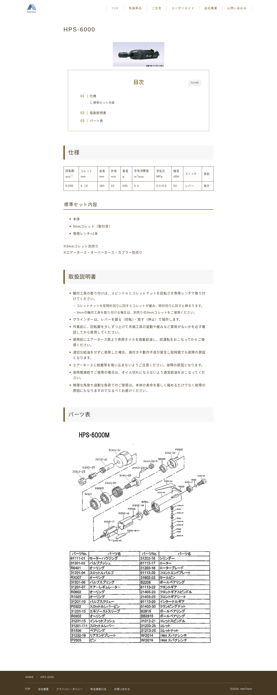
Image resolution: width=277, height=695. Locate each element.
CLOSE (195, 83)
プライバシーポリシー (69, 689)
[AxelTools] (32, 8)
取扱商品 (135, 8)
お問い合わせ (237, 8)
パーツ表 (96, 120)
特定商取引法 (98, 689)
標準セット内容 (104, 102)
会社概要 (210, 8)
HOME (29, 677)
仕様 (93, 96)
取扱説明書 (98, 113)
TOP (115, 8)
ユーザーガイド (183, 8)
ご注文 (157, 8)
